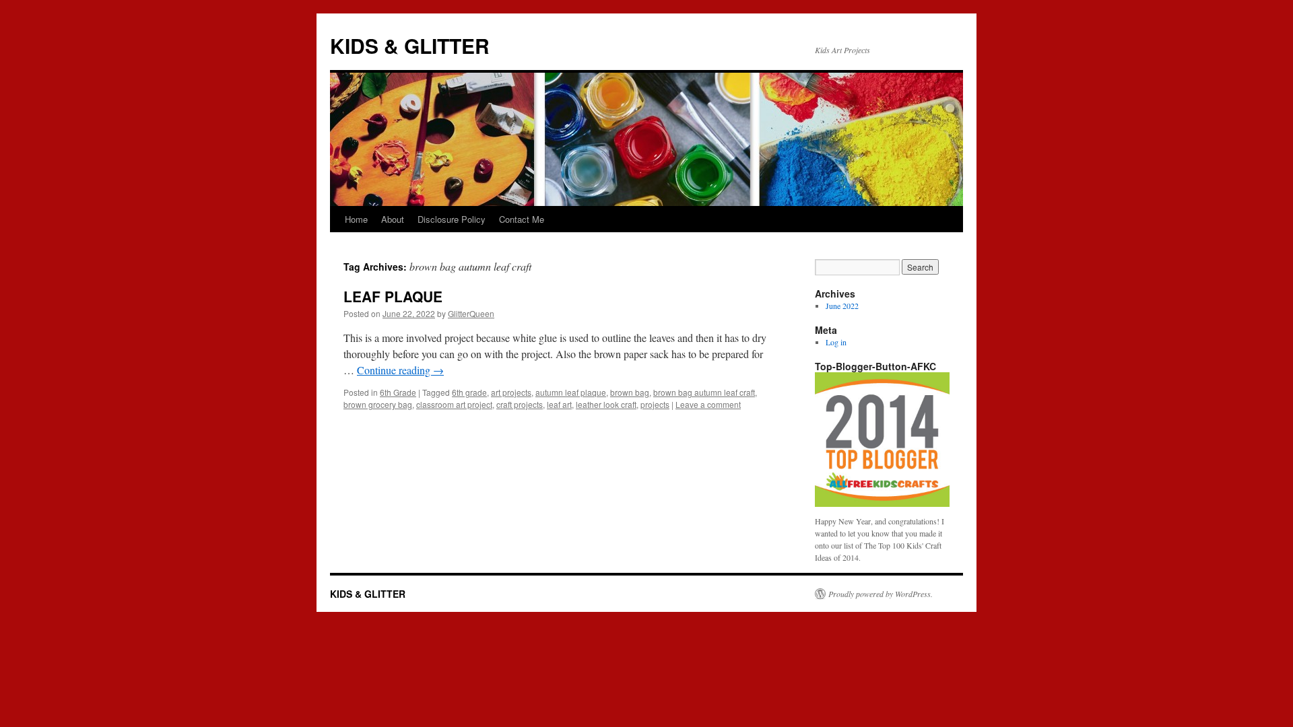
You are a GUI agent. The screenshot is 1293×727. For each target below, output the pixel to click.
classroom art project (454, 404)
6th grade (469, 392)
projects (654, 404)
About (392, 219)
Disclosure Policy (452, 219)
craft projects (519, 404)
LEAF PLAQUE (392, 296)
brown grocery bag (377, 404)
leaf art (559, 404)
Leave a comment (708, 404)
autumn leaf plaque (570, 392)
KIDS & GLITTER (410, 45)
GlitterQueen (471, 313)
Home (356, 219)
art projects (511, 392)
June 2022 (842, 305)
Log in (836, 342)
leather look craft (606, 404)
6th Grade (398, 392)
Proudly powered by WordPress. (880, 593)
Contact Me (521, 219)
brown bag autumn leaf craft (704, 392)
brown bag (629, 392)
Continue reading (400, 370)
